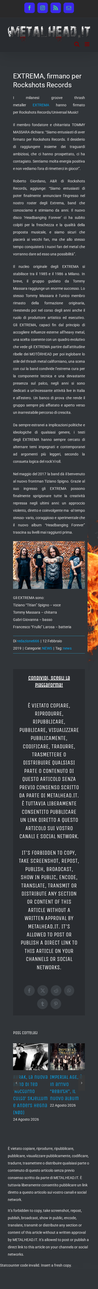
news (67, 648)
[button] (16, 1083)
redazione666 (28, 641)
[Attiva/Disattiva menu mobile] (87, 44)
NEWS (47, 648)
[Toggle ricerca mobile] (76, 44)
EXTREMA (41, 105)
